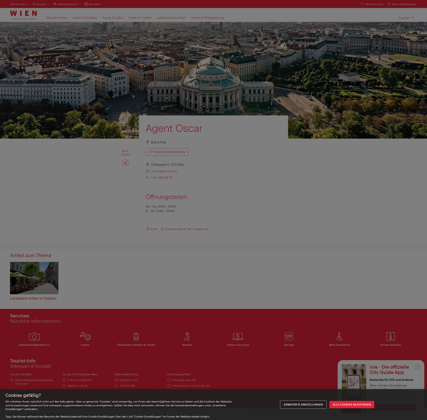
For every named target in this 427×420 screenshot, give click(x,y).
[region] (213, 404)
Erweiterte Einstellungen (303, 404)
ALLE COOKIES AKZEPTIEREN (352, 404)
